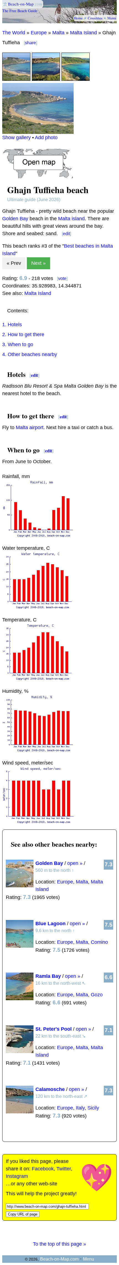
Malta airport (29, 427)
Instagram (17, 1176)
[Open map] (38, 176)
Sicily (93, 1108)
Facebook (43, 1168)
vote (62, 278)
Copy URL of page (22, 1214)
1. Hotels (12, 324)
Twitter (63, 1168)
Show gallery (16, 137)
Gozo (97, 994)
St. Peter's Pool (53, 1029)
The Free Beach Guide (19, 10)
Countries (95, 17)
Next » (38, 263)
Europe (39, 32)
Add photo (46, 137)
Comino (99, 942)
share (30, 42)
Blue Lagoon (50, 923)
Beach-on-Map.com (59, 1259)
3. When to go (17, 344)
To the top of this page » (59, 1244)
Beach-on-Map (21, 4)
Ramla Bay (48, 976)
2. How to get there (23, 334)
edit (66, 233)
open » (74, 863)
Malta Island (83, 32)
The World (13, 32)
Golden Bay (15, 218)
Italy (80, 1108)
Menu (111, 17)
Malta (58, 32)
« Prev (14, 263)
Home (78, 17)
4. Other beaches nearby (29, 354)
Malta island (71, 218)
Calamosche (50, 1089)
